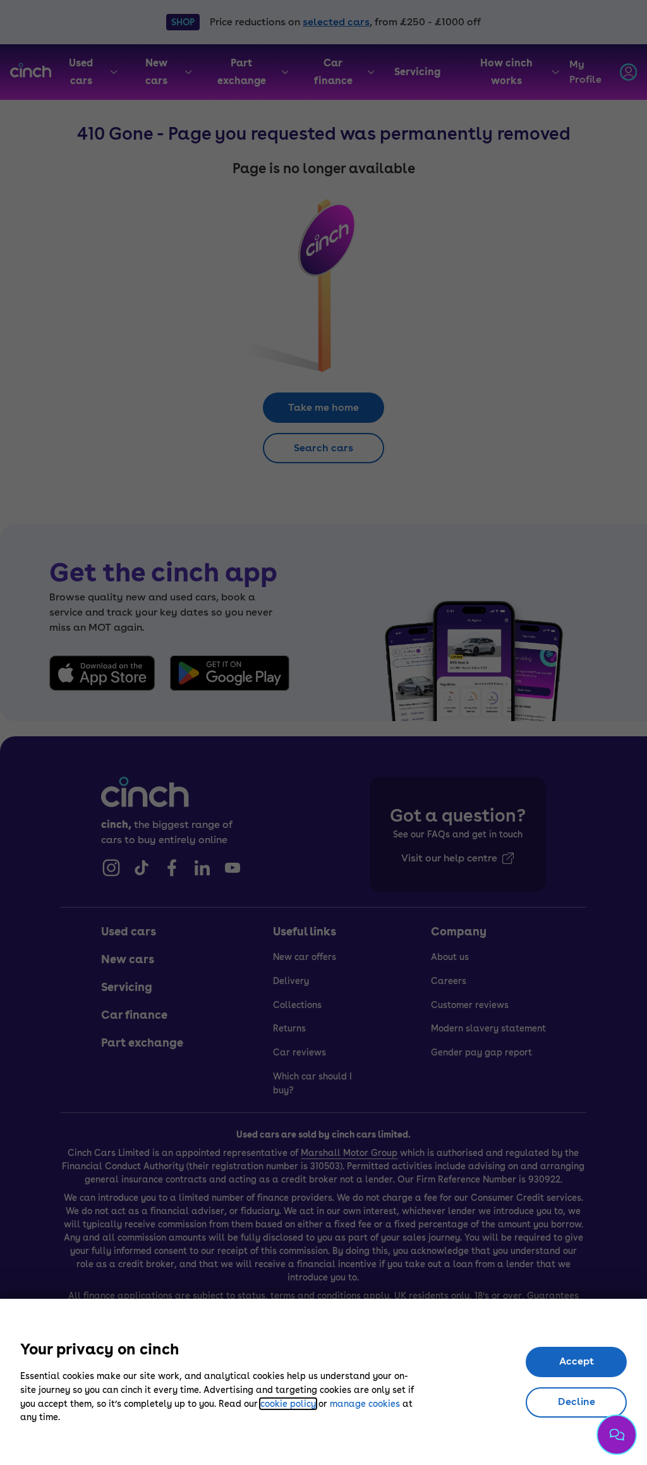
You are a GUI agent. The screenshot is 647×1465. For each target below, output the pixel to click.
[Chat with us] (616, 1434)
